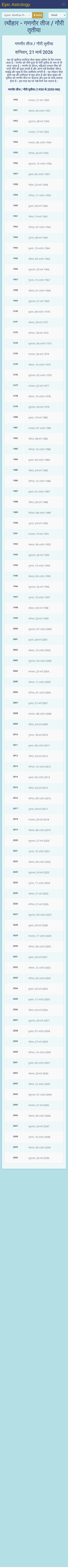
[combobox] (17, 15)
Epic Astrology (16, 4)
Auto (39, 15)
